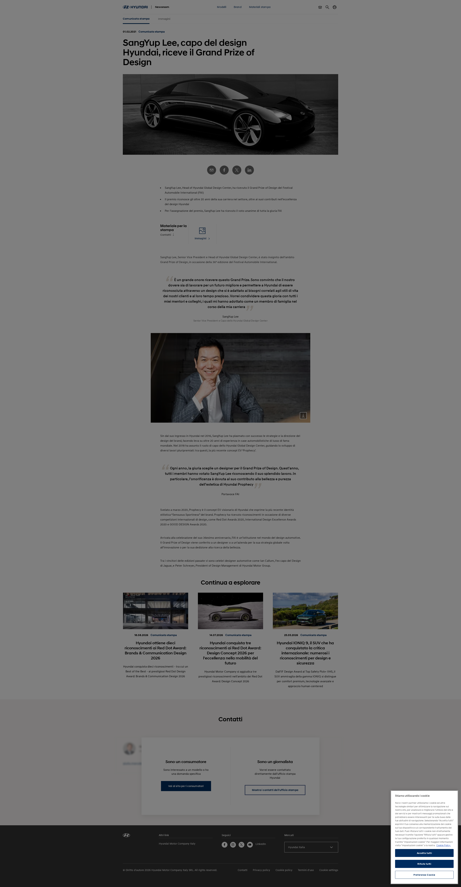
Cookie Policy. (443, 845)
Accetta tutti (424, 853)
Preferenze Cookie (424, 874)
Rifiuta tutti (424, 863)
